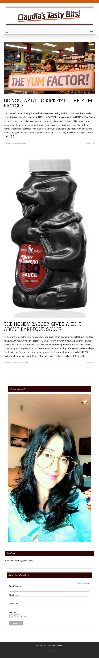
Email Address (15, 586)
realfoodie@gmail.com (22, 560)
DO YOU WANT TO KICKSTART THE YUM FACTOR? (48, 103)
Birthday (12, 612)
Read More (90, 143)
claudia (8, 143)
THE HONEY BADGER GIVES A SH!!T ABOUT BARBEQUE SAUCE (43, 326)
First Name (13, 595)
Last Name (13, 604)
